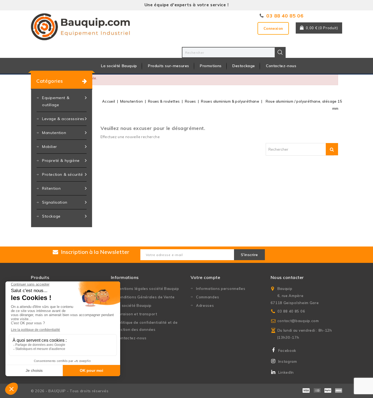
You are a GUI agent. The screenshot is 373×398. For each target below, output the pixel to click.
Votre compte (205, 277)
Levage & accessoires (63, 118)
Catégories (49, 81)
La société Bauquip (119, 65)
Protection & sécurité (62, 174)
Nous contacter (287, 277)
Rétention (51, 188)
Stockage (51, 216)
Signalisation (54, 202)
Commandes (207, 297)
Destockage (243, 65)
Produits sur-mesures (168, 65)
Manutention (54, 132)
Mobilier (49, 146)
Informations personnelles (220, 288)
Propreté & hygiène (61, 160)
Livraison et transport (136, 314)
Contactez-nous (281, 65)
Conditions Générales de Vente (145, 297)
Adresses (205, 305)
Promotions (211, 65)
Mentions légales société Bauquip (147, 288)
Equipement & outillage (55, 101)
